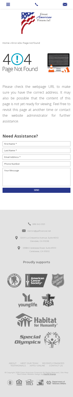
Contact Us (56, 365)
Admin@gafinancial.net (39, 231)
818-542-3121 (39, 224)
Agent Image (49, 374)
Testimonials (18, 365)
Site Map (64, 372)
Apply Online (37, 365)
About (12, 363)
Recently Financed (53, 363)
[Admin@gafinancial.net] (65, 5)
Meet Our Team (29, 363)
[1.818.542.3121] (36, 4)
